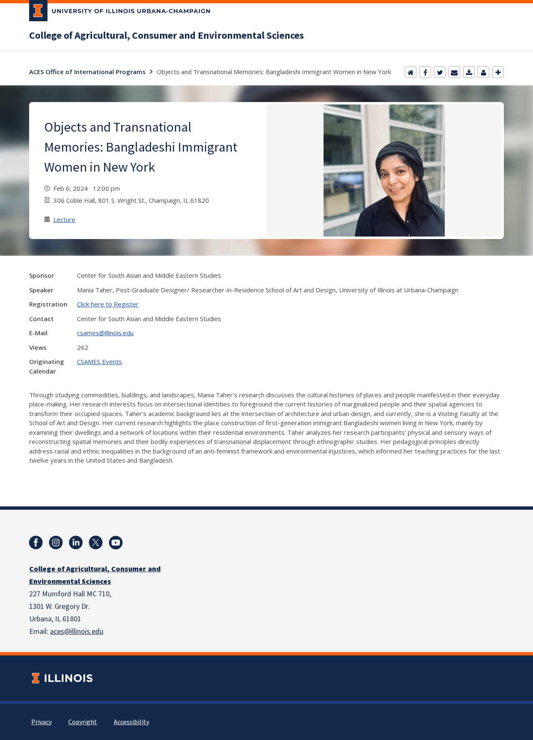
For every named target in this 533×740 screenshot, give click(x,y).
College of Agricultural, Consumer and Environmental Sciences (166, 36)
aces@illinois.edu (76, 631)
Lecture (64, 219)
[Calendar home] (410, 72)
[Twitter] (440, 72)
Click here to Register (108, 304)
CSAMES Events (99, 361)
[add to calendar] (469, 72)
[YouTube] (116, 542)
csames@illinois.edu (105, 333)
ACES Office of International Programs (87, 71)
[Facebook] (425, 72)
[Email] (454, 72)
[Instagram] (56, 542)
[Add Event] (498, 72)
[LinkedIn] (76, 542)
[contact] (483, 72)
